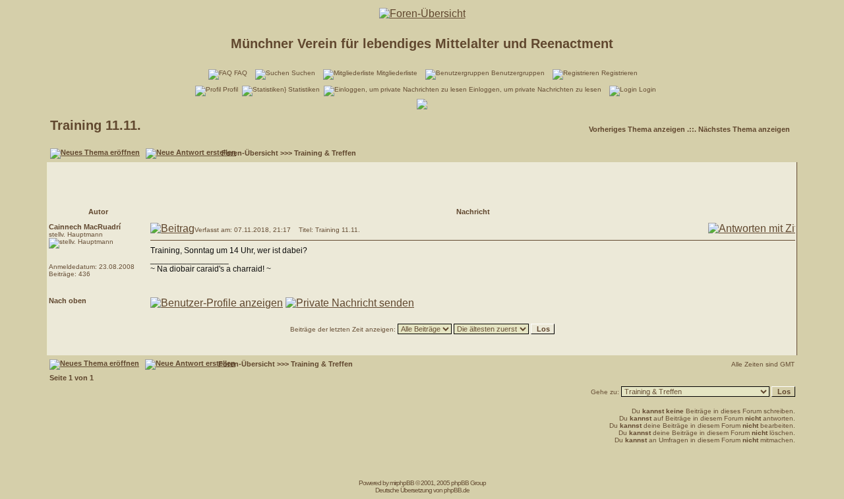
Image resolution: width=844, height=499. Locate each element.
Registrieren (619, 72)
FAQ (240, 72)
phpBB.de (456, 490)
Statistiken (304, 89)
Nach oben (67, 301)
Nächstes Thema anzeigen (744, 129)
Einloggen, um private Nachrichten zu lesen (535, 89)
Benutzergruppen (518, 72)
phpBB (405, 482)
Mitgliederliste (397, 72)
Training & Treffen (325, 153)
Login (647, 89)
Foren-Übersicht (250, 153)
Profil (230, 89)
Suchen (303, 72)
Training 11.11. (95, 125)
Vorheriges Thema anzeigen (637, 129)
